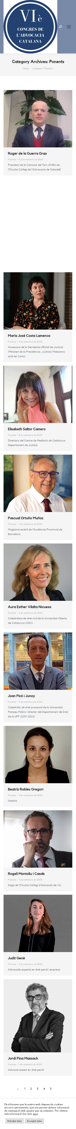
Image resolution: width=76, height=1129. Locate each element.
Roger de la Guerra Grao (27, 153)
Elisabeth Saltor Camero (27, 429)
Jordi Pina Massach (23, 1058)
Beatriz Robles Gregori (25, 789)
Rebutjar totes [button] (14, 1121)
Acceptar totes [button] (34, 1121)
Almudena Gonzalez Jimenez (30, 242)
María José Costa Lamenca (29, 336)
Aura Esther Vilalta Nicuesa (29, 607)
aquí (35, 1114)
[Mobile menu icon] (68, 26)
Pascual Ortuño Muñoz (25, 518)
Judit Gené (16, 958)
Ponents (12, 159)
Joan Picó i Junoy (21, 696)
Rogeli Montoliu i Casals (26, 874)
